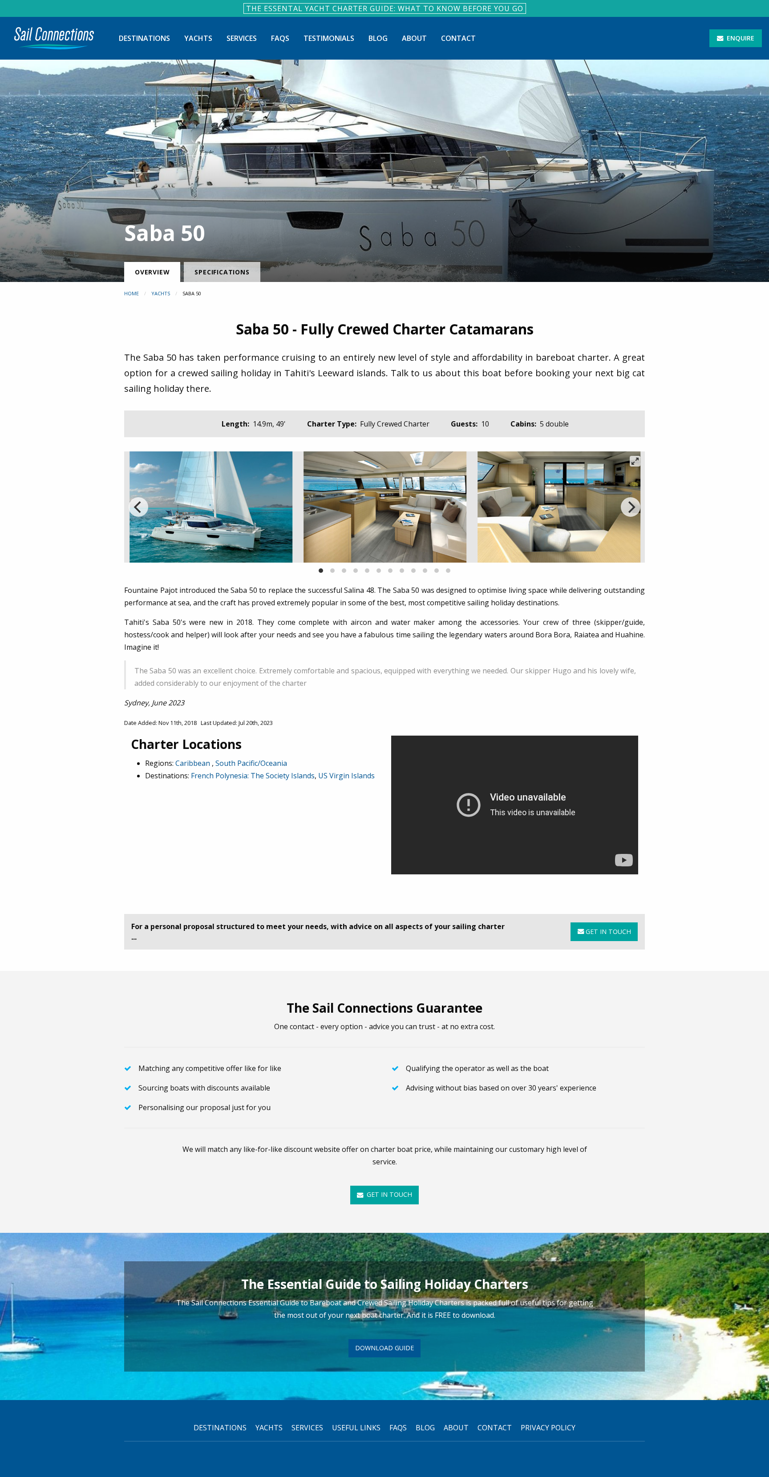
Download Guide (384, 1348)
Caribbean (193, 763)
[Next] (630, 507)
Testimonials (329, 38)
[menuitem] (54, 38)
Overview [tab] (152, 272)
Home (131, 293)
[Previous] (138, 507)
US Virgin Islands (346, 776)
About (414, 38)
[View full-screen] (635, 461)
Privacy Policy (548, 1428)
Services (242, 38)
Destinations (144, 38)
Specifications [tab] (221, 272)
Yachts (198, 38)
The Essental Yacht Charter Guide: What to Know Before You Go (384, 8)
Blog (378, 38)
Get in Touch (607, 931)
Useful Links (356, 1428)
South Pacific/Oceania (251, 763)
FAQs (280, 38)
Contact (458, 38)
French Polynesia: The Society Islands (253, 776)
